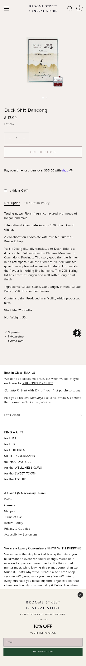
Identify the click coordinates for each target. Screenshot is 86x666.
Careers (9, 505)
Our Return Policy (36, 203)
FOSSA (9, 124)
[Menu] (6, 8)
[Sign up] (80, 415)
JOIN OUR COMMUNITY (43, 652)
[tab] (14, 203)
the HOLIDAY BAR (17, 462)
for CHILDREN (14, 450)
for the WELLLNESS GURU (23, 467)
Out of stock (43, 152)
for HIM (10, 438)
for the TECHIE (15, 479)
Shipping (10, 511)
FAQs (8, 499)
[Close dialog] (80, 595)
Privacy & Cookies (17, 528)
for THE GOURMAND (19, 456)
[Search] (70, 9)
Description (12, 203)
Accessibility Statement (20, 534)
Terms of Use (13, 517)
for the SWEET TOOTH (20, 473)
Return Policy (13, 523)
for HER (9, 444)
